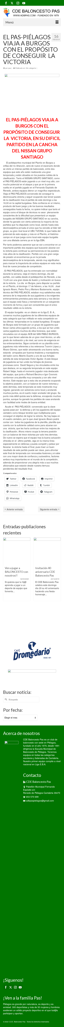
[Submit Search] (5, 699)
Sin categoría (31, 68)
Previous (6, 585)
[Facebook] (6, 3)
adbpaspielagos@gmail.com (40, 800)
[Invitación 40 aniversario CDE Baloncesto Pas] (25, 551)
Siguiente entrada (48, 509)
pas (9, 68)
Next (58, 585)
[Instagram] (18, 3)
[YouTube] (24, 3)
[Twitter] (12, 3)
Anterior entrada (15, 509)
